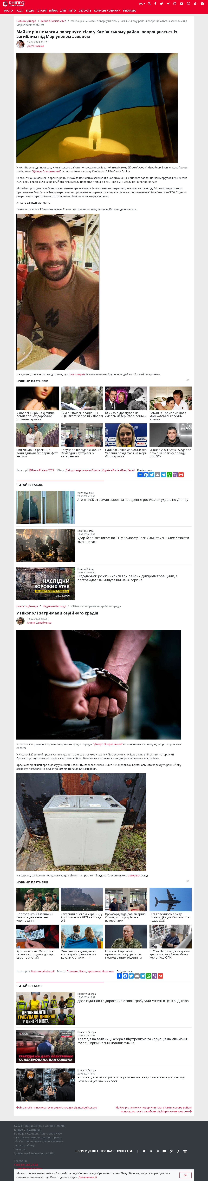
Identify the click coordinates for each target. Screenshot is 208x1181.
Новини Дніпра (26, 21)
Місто (8, 10)
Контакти (124, 1151)
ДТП (63, 10)
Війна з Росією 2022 (53, 21)
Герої (131, 470)
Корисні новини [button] (106, 10)
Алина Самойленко (39, 622)
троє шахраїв (76, 374)
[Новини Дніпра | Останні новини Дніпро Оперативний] (13, 3)
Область (84, 10)
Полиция (72, 971)
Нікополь (108, 971)
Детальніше (86, 1177)
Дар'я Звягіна (35, 46)
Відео (30, 10)
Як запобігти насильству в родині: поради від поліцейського (58, 1107)
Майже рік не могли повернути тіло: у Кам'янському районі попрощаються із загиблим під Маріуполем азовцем (154, 1109)
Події (19, 10)
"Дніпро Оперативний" (107, 744)
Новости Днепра (27, 606)
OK (185, 1175)
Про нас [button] (107, 1151)
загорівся (134, 875)
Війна (53, 10)
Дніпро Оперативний (46, 171)
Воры (82, 971)
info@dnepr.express (30, 1168)
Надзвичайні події (54, 606)
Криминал (94, 971)
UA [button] (141, 3)
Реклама (129, 10)
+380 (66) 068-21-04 (26, 1165)
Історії (42, 10)
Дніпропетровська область (83, 470)
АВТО (72, 10)
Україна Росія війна (114, 470)
